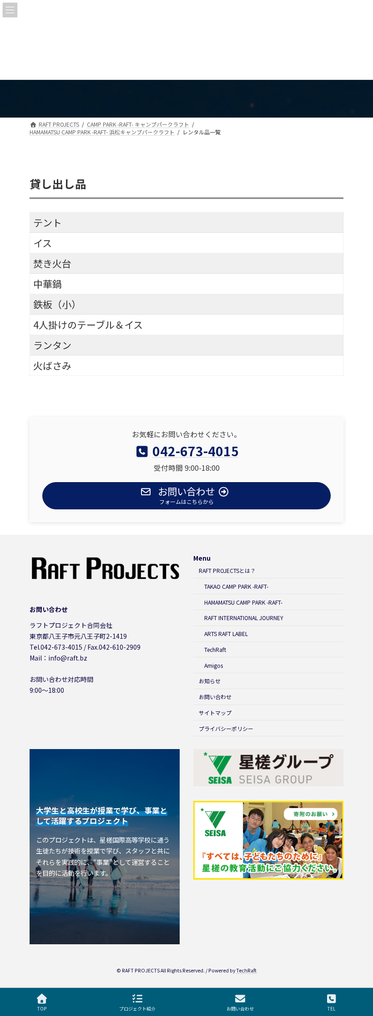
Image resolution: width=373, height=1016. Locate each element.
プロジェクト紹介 (137, 1008)
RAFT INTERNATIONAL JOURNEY (243, 617)
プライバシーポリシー (226, 728)
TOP (41, 1008)
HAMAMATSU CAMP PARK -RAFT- (243, 602)
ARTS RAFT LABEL (226, 633)
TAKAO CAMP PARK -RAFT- (236, 586)
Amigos (213, 665)
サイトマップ (215, 712)
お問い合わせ (215, 696)
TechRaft (215, 649)
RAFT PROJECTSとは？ (227, 570)
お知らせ (210, 681)
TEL (331, 1008)
